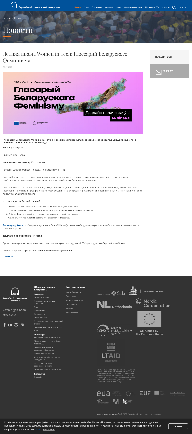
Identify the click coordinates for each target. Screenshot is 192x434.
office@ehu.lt (9, 315)
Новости (77, 7)
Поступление (97, 7)
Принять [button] (178, 426)
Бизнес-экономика (41, 298)
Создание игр (39, 314)
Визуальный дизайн (41, 318)
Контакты (166, 7)
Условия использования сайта (109, 414)
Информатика (39, 311)
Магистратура (39, 335)
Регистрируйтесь (13, 226)
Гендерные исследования (44, 354)
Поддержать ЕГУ (152, 7)
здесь (39, 429)
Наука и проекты (72, 304)
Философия (38, 377)
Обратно (9, 257)
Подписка (168, 71)
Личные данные (72, 313)
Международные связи (133, 7)
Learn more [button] (49, 429)
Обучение (109, 7)
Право (36, 307)
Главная (7, 18)
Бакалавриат (39, 295)
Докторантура (39, 374)
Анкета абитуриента (73, 292)
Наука (118, 7)
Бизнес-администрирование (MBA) (47, 338)
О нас (86, 7)
